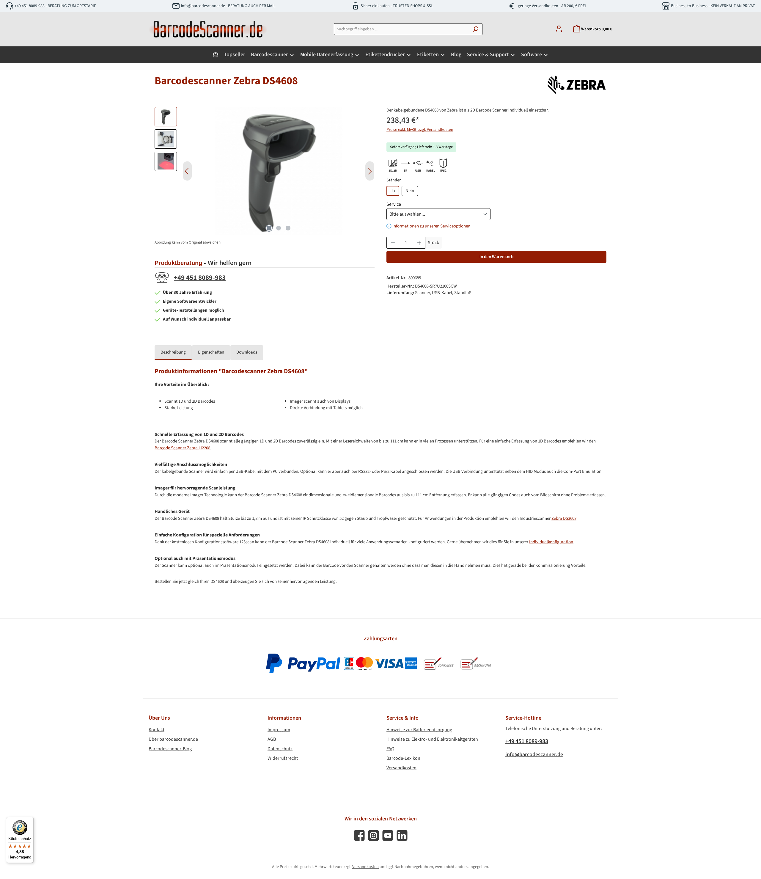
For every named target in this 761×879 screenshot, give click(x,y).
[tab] (173, 352)
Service (393, 204)
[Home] (215, 54)
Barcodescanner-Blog (170, 748)
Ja (393, 191)
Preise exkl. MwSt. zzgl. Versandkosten (419, 130)
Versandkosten (401, 768)
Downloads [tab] (246, 352)
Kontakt (156, 729)
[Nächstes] (369, 171)
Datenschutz (280, 748)
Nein (409, 191)
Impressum (279, 729)
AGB (272, 739)
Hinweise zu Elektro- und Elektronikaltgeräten (432, 739)
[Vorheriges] (187, 171)
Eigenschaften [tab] (211, 352)
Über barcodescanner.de (173, 739)
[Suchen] (475, 29)
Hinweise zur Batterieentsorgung (419, 729)
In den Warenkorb (496, 257)
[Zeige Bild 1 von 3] (269, 228)
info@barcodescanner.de (534, 754)
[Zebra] (576, 85)
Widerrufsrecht (283, 758)
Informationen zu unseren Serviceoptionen (431, 226)
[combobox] (401, 29)
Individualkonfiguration (551, 542)
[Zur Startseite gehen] (208, 29)
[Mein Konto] (558, 29)
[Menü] (30, 820)
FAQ (390, 748)
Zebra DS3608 (563, 518)
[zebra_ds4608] (278, 171)
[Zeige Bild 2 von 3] (278, 228)
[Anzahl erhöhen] (419, 243)
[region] (264, 171)
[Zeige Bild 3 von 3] (288, 228)
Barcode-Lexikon (403, 758)
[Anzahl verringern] (392, 243)
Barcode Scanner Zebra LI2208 (182, 448)
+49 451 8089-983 (200, 277)
